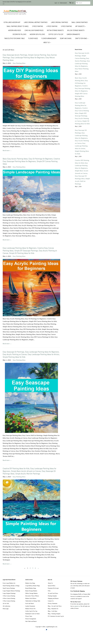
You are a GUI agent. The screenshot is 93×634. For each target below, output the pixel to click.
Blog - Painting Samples (54, 613)
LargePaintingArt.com (51, 626)
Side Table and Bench (31, 621)
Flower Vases (33, 38)
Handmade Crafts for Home (32, 613)
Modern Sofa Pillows (37, 34)
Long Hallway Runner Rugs (34, 30)
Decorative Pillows (19, 34)
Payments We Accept (53, 588)
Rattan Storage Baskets (55, 30)
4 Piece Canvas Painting (9, 598)
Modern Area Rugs (14, 30)
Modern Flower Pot (30, 608)
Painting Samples (52, 596)
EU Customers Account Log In (56, 616)
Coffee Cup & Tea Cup (55, 34)
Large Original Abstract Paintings (35, 22)
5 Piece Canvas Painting (9, 601)
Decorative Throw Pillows (32, 596)
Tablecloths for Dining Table (14, 38)
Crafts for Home (81, 38)
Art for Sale (6, 603)
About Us (46, 42)
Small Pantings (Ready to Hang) (18, 26)
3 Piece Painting (37, 26)
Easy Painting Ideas (19, 63)
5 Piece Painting (66, 26)
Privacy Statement (52, 603)
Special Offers (51, 585)
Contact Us (50, 601)
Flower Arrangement (48, 38)
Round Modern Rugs (30, 588)
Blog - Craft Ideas (52, 611)
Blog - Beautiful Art (53, 608)
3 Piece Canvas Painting (9, 596)
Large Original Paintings (59, 22)
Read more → (7, 150)
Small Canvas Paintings (79, 22)
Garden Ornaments (73, 34)
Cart (73, 3)
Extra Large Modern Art (12, 22)
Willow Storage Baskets (75, 30)
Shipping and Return (53, 598)
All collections (6, 606)
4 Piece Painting (51, 26)
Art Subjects (80, 26)
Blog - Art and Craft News (54, 606)
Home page (6, 608)
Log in (55, 3)
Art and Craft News (53, 593)
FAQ (49, 591)
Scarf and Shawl (66, 38)
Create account (63, 3)
